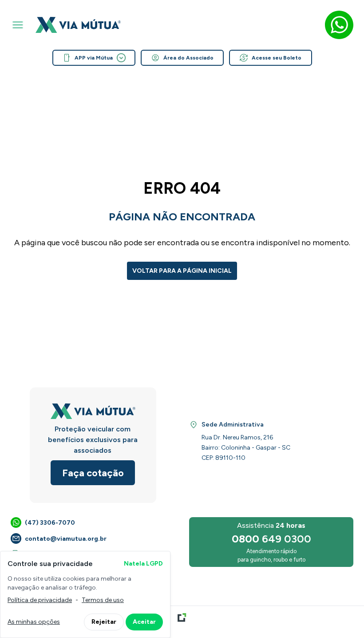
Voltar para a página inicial (182, 271)
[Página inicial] (78, 24)
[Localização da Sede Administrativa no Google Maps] (193, 424)
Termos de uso (103, 600)
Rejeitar (103, 622)
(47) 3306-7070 (50, 522)
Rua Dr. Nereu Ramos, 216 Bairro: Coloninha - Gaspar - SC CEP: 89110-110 (246, 448)
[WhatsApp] (339, 25)
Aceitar (144, 622)
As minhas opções (34, 622)
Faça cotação (93, 473)
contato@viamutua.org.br (66, 538)
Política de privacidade (40, 600)
